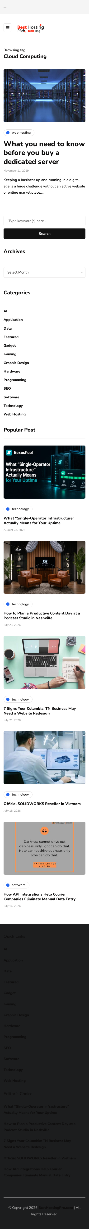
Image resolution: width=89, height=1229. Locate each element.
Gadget (10, 345)
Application (13, 319)
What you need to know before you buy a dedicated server (44, 153)
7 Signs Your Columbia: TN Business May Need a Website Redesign (40, 711)
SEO (7, 388)
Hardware (12, 371)
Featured (11, 337)
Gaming (10, 354)
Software (11, 397)
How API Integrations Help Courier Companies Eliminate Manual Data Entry (40, 897)
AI (5, 311)
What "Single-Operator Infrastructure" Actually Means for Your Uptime (39, 521)
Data (8, 328)
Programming (15, 380)
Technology (13, 405)
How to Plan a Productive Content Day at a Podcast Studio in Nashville (42, 616)
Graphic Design (16, 362)
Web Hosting (15, 414)
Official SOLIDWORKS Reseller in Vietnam (42, 803)
